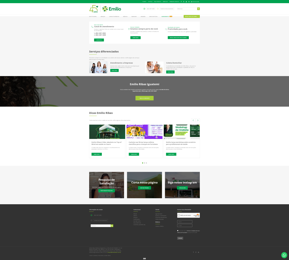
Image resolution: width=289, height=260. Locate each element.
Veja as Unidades (144, 98)
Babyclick (165, 1)
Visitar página (144, 188)
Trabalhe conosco (174, 1)
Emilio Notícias (153, 16)
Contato (99, 40)
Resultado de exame (191, 16)
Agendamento (167, 16)
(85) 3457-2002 (101, 33)
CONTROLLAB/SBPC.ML (139, 224)
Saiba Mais (114, 70)
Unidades (143, 16)
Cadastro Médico (159, 226)
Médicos (125, 16)
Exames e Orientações (160, 215)
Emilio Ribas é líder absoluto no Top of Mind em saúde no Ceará (106, 143)
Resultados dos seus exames (178, 37)
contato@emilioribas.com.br (114, 252)
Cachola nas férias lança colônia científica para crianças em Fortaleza (143, 143)
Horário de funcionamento (166, 8)
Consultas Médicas (114, 16)
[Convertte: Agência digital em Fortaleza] (144, 258)
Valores (135, 215)
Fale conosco (157, 1)
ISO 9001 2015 (137, 221)
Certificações (136, 219)
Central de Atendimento (161, 217)
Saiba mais (134, 16)
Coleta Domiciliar (159, 219)
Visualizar (182, 188)
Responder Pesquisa (107, 190)
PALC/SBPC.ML (137, 223)
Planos (144, 1)
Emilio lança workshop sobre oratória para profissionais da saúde (181, 143)
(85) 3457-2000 (151, 8)
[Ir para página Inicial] (105, 8)
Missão (135, 214)
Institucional (93, 16)
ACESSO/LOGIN (195, 1)
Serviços (103, 16)
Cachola (150, 1)
